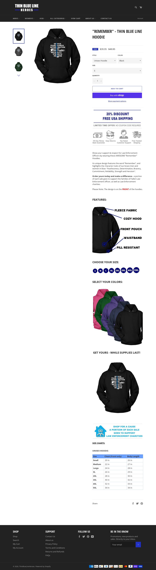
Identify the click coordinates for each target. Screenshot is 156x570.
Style (94, 55)
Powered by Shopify (43, 566)
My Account (18, 548)
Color (120, 55)
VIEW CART (75, 18)
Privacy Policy (51, 544)
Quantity (95, 76)
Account (140, 18)
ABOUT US (90, 18)
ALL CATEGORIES (57, 18)
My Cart (16, 544)
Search (16, 540)
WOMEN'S (29, 18)
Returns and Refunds (54, 551)
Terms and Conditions (55, 548)
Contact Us (50, 536)
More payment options (117, 101)
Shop (15, 536)
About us (49, 540)
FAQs (47, 555)
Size (93, 65)
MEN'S (16, 18)
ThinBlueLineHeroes (27, 566)
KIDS (42, 18)
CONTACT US (106, 18)
